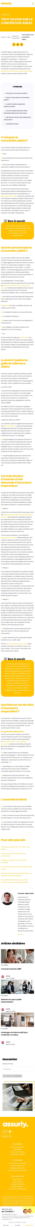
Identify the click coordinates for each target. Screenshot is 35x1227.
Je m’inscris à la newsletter (12, 1076)
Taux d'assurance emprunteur (17, 1170)
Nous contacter (17, 1179)
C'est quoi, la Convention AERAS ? (17, 93)
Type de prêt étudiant (17, 1154)
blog (9, 37)
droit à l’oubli (24, 337)
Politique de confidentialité (17, 1189)
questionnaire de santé (8, 538)
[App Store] (17, 1131)
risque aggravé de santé (9, 196)
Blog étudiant (17, 1149)
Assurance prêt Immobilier (17, 1163)
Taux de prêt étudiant (17, 1152)
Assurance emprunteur (16, 37)
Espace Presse (17, 1182)
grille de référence (10, 426)
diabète (7, 306)
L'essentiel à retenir (12, 124)
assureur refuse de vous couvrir (16, 644)
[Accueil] (6, 3)
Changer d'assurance (17, 1166)
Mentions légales (17, 1186)
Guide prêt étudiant (17, 1147)
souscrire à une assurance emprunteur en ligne (16, 71)
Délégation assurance (17, 1168)
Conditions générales (17, 1184)
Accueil (3, 37)
